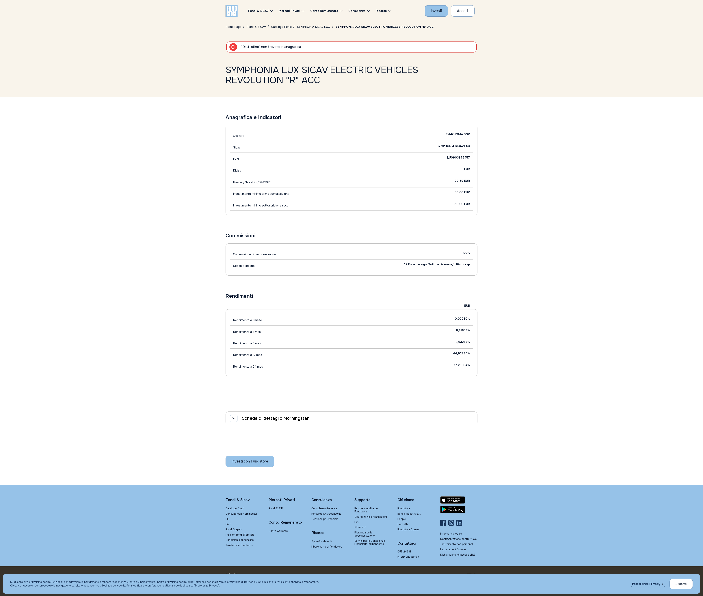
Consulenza (357, 11)
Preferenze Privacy (646, 584)
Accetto (681, 584)
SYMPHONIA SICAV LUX (313, 27)
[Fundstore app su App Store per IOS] (458, 500)
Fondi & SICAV (256, 27)
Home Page (233, 27)
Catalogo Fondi (281, 27)
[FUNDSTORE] (232, 11)
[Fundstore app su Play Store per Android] (458, 509)
